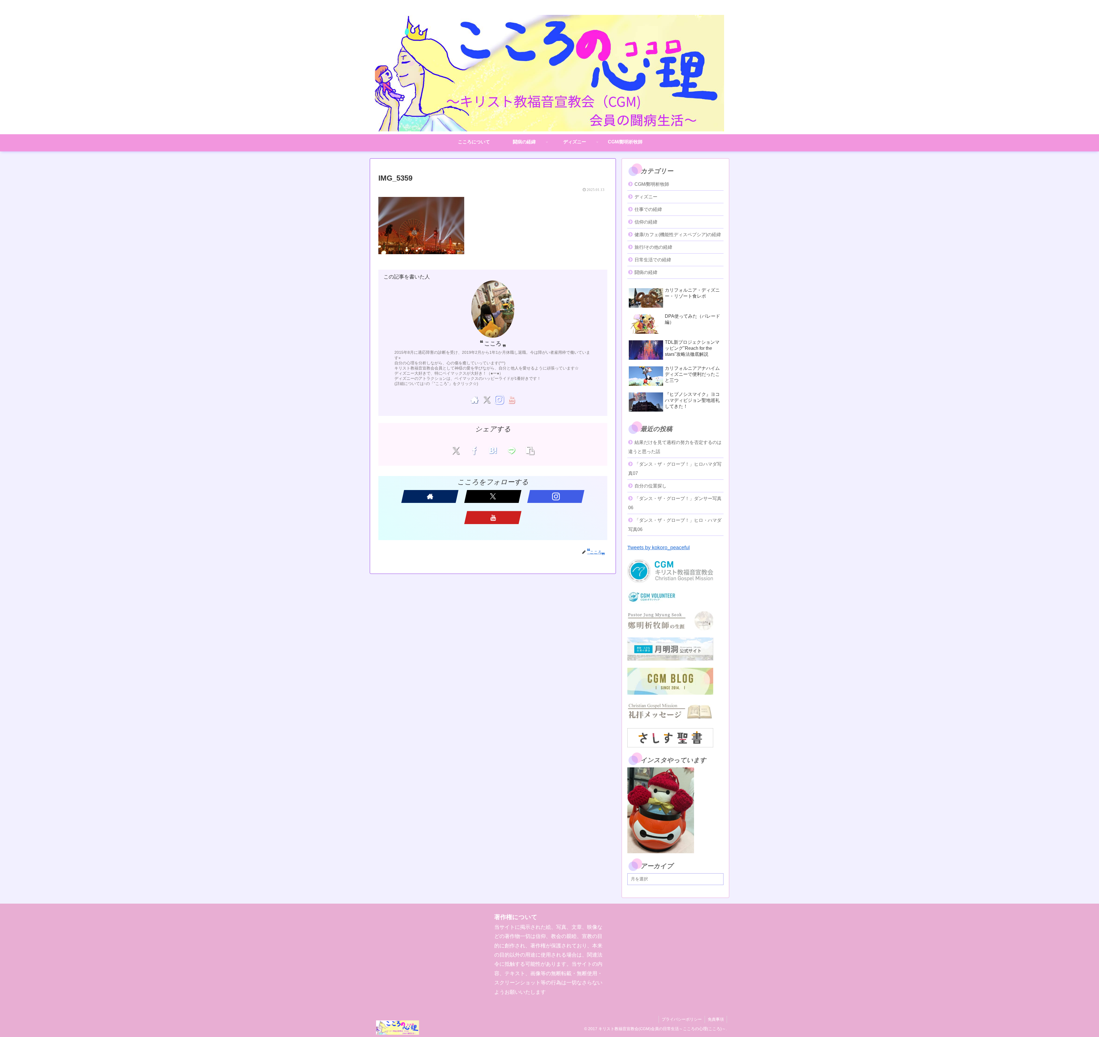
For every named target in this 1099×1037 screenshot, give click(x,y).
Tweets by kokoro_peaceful (658, 547)
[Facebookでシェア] (474, 451)
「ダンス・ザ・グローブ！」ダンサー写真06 (675, 503)
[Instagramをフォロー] (499, 400)
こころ (492, 343)
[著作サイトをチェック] (474, 400)
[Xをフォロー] (486, 400)
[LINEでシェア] (511, 451)
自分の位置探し (651, 485)
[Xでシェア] (456, 451)
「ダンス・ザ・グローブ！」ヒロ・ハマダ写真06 (675, 525)
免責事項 (716, 1019)
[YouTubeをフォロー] (511, 400)
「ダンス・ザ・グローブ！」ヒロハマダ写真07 (675, 469)
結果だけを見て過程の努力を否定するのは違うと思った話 (675, 447)
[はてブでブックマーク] (493, 451)
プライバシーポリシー (682, 1019)
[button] (530, 451)
